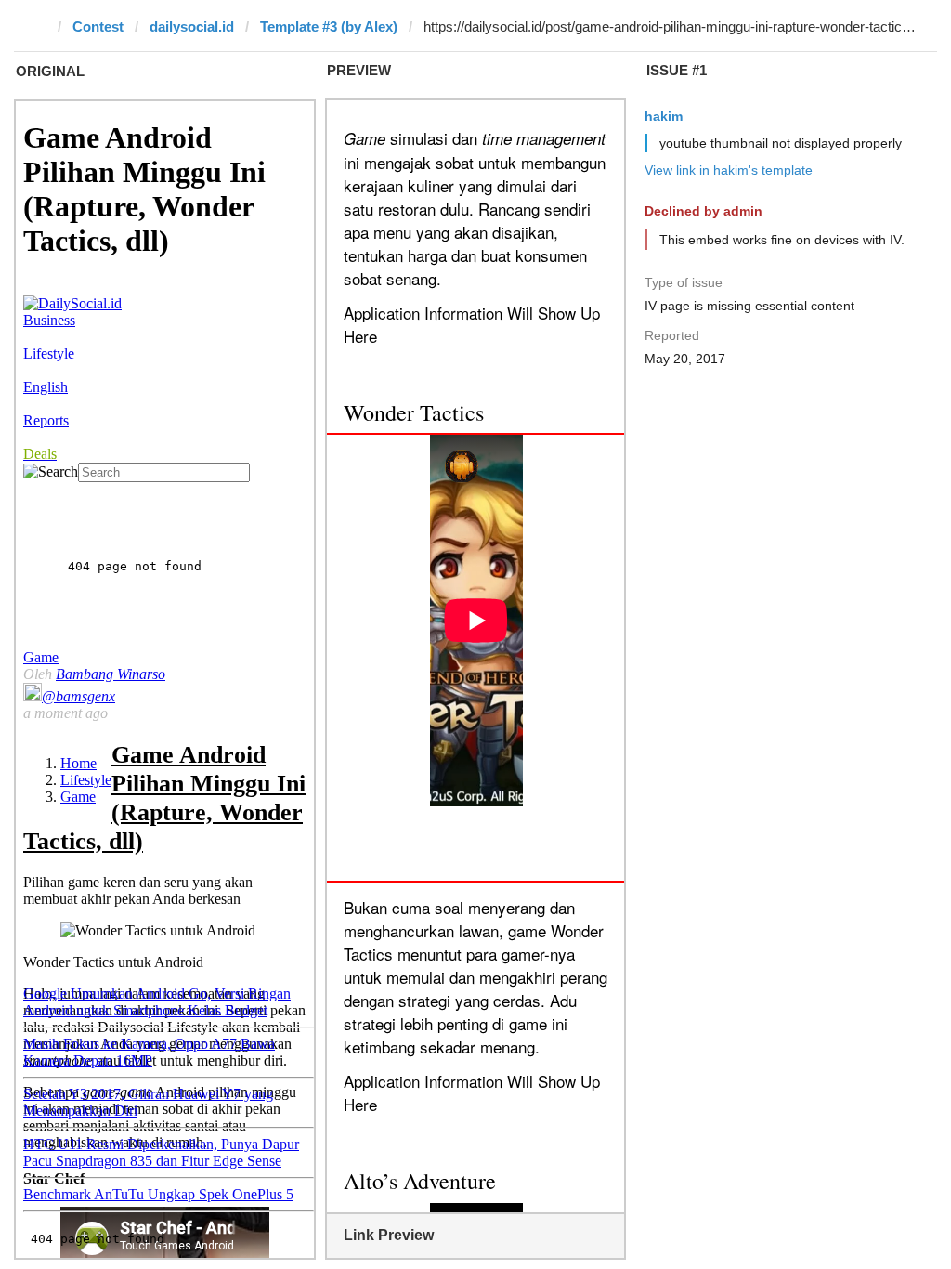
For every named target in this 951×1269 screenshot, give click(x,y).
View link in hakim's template (729, 170)
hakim (664, 116)
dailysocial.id (192, 26)
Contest (98, 26)
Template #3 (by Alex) (328, 26)
